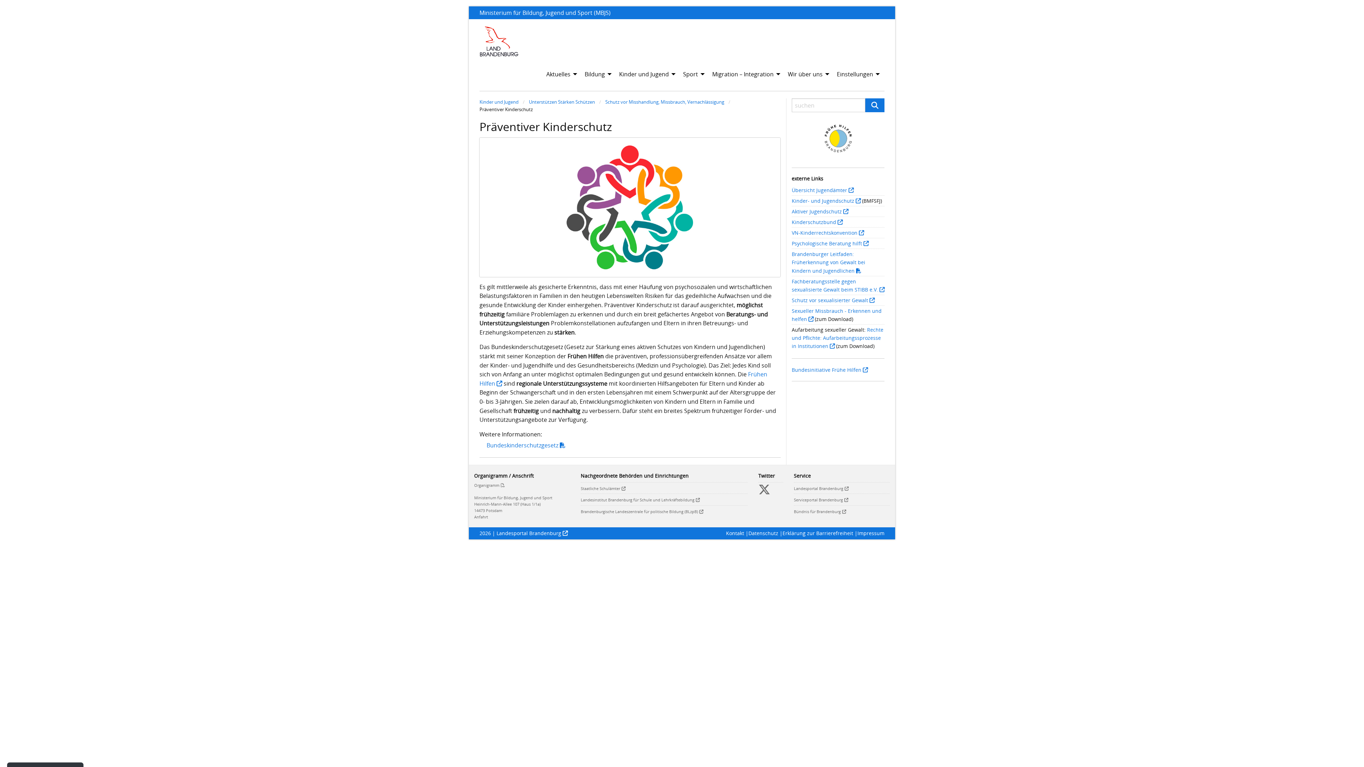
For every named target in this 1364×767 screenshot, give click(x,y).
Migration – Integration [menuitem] (743, 74)
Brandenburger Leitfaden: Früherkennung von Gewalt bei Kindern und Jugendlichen (828, 262)
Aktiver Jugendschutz (817, 211)
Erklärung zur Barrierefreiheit (818, 533)
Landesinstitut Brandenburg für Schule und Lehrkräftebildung (637, 499)
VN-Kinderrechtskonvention (824, 232)
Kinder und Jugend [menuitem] (644, 74)
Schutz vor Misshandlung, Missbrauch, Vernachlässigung (664, 102)
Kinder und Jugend (499, 102)
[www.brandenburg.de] (499, 41)
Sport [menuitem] (690, 74)
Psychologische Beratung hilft (827, 243)
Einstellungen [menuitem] (855, 74)
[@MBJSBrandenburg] (764, 492)
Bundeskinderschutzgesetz (522, 445)
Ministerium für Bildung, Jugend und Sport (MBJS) (545, 13)
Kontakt (735, 533)
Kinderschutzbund (814, 222)
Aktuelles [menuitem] (558, 74)
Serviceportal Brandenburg (818, 499)
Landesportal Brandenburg (818, 488)
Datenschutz (763, 533)
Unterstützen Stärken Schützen (562, 102)
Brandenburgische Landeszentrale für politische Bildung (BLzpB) (639, 511)
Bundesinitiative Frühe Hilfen (826, 369)
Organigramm (486, 485)
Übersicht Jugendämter (819, 190)
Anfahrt (481, 517)
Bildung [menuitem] (595, 74)
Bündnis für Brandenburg (817, 511)
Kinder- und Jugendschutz (823, 200)
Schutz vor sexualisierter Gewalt (830, 300)
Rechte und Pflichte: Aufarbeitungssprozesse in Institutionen (837, 337)
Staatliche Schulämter (600, 488)
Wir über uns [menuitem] (805, 74)
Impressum (870, 533)
